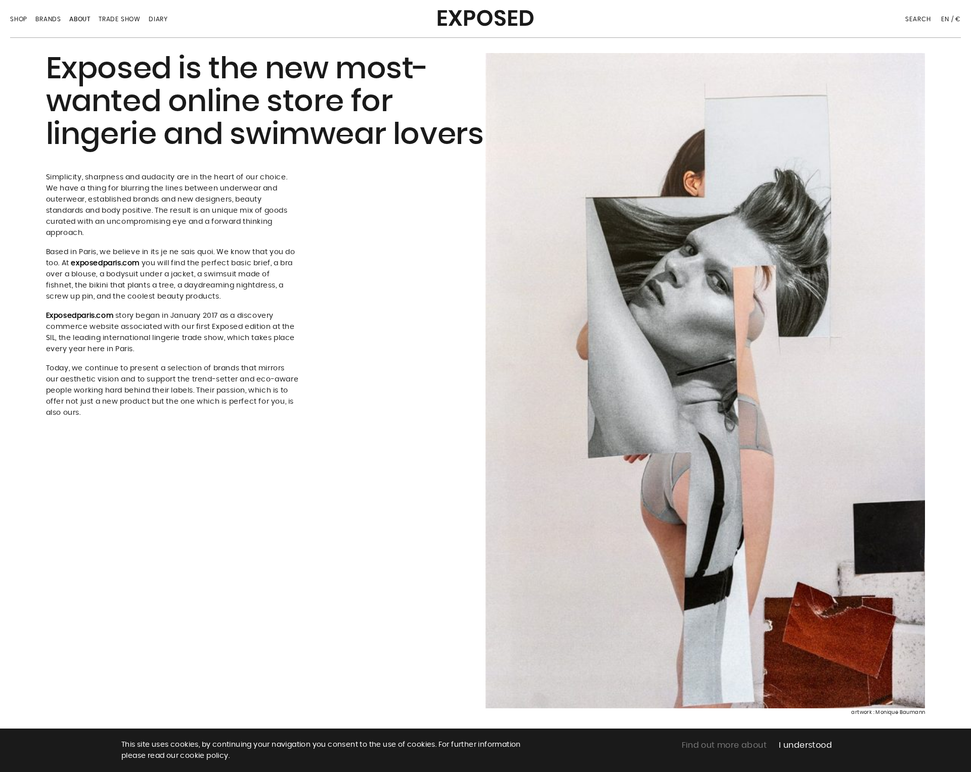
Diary (158, 19)
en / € (951, 19)
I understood (805, 745)
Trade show (120, 19)
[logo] (485, 15)
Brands (48, 19)
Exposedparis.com (80, 315)
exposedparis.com (105, 263)
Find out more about (724, 745)
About (80, 19)
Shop (18, 19)
